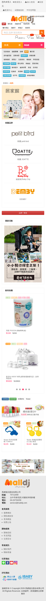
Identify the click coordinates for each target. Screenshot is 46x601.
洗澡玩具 (26, 24)
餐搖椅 (29, 59)
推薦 (6, 45)
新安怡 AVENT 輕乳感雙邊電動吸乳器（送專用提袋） (22, 377)
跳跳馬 (27, 28)
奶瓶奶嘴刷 (31, 75)
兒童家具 (21, 59)
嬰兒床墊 (21, 63)
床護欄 (20, 71)
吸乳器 (10, 24)
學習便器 (36, 59)
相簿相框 (7, 59)
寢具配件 (15, 67)
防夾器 (35, 67)
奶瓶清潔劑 (7, 75)
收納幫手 (24, 55)
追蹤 (32, 37)
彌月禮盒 (5, 28)
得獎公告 (7, 522)
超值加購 (13, 399)
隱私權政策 (8, 516)
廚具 (26, 51)
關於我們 (7, 549)
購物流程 (20, 10)
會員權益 (7, 519)
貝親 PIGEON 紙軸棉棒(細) (16, 330)
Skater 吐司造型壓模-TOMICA (10, 440)
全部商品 (5, 399)
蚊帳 (21, 51)
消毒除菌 (32, 55)
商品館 (26, 45)
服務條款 (7, 513)
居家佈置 (16, 55)
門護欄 (27, 71)
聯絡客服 (7, 552)
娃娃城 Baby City (23, 179)
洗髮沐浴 (18, 24)
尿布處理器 (7, 55)
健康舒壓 (23, 67)
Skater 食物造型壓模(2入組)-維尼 (34, 440)
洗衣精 (33, 71)
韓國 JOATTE (23, 159)
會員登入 (18, 2)
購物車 (41, 38)
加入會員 (31, 2)
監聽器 (13, 71)
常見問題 (32, 10)
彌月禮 (32, 51)
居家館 (5, 83)
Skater (28, 399)
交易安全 (7, 539)
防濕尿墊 (22, 75)
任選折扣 (21, 399)
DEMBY (23, 199)
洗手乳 (15, 75)
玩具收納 (7, 51)
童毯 (29, 67)
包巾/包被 (7, 67)
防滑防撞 (6, 71)
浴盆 (33, 24)
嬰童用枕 (35, 63)
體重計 (14, 59)
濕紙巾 (13, 28)
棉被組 (28, 63)
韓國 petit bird (23, 141)
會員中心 (8, 10)
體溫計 (20, 28)
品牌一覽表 (23, 213)
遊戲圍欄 (15, 51)
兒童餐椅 (6, 63)
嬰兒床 (13, 63)
